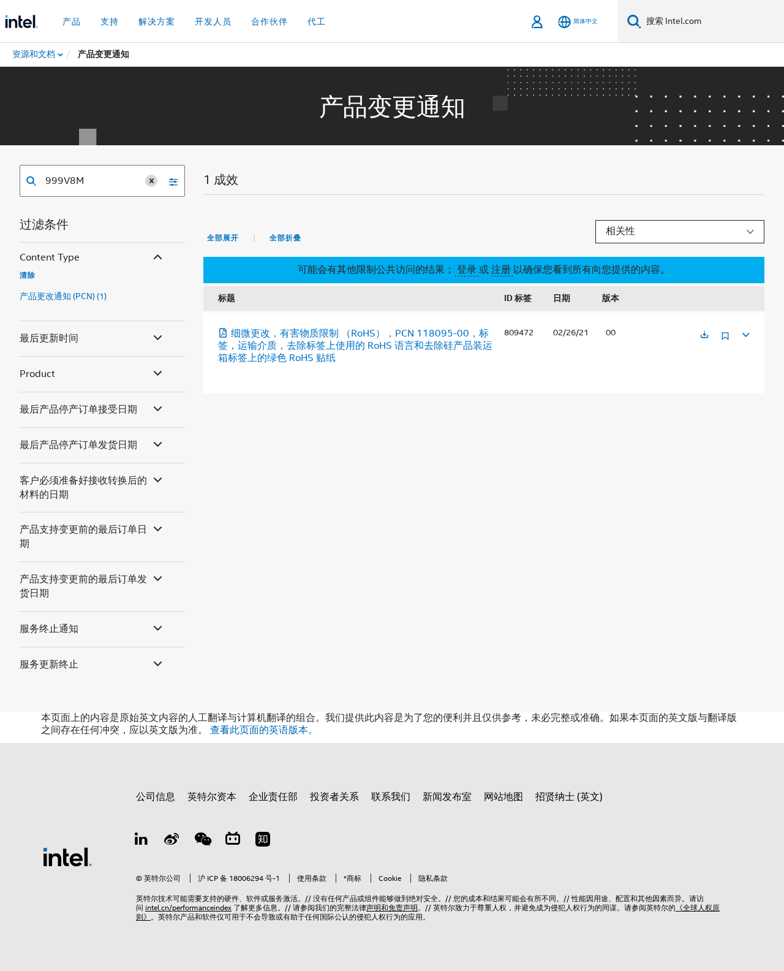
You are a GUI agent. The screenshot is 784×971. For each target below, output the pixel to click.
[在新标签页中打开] (704, 335)
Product (37, 374)
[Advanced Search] (169, 181)
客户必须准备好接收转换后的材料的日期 (83, 487)
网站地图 (503, 797)
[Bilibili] (232, 841)
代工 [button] (316, 21)
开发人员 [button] (213, 21)
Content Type (50, 257)
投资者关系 (334, 797)
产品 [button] (71, 21)
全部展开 (223, 238)
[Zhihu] (262, 841)
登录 (466, 270)
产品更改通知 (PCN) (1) (63, 296)
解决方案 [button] (156, 21)
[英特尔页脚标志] (67, 856)
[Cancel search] (151, 181)
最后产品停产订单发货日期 (78, 445)
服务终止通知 (49, 629)
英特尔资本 (211, 797)
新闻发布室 (447, 797)
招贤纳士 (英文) (569, 797)
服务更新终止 (49, 664)
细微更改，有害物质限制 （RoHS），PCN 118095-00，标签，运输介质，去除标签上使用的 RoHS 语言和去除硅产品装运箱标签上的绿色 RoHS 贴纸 (355, 345)
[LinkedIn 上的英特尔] (141, 841)
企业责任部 (273, 797)
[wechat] (202, 841)
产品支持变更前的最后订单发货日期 (83, 586)
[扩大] (745, 333)
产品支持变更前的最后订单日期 (83, 537)
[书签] (725, 340)
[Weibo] (172, 841)
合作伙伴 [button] (269, 21)
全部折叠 (285, 238)
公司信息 (155, 797)
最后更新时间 (49, 338)
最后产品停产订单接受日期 (78, 409)
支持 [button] (109, 21)
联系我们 (390, 797)
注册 (502, 270)
